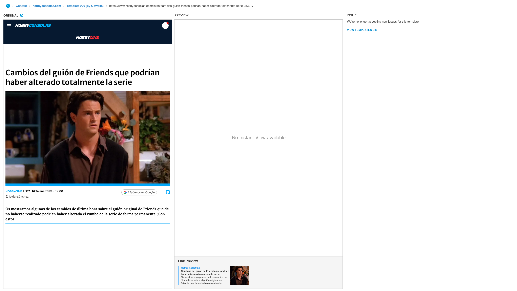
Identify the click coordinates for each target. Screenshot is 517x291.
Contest (21, 5)
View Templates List (363, 30)
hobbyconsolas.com (47, 5)
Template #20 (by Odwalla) (85, 5)
